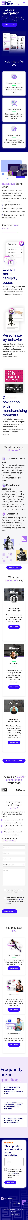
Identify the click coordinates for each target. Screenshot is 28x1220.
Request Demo (9, 1198)
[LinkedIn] (16, 1203)
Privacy (12, 1214)
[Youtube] (20, 1203)
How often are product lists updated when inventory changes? (13, 1120)
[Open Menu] (24, 3)
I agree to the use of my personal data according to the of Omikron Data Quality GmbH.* (15, 1173)
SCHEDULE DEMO (14, 567)
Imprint (17, 1214)
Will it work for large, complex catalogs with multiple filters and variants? (13, 1106)
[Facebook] (7, 1203)
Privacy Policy (14, 1173)
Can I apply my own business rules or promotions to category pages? (13, 1090)
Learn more (14, 968)
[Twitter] (12, 1203)
